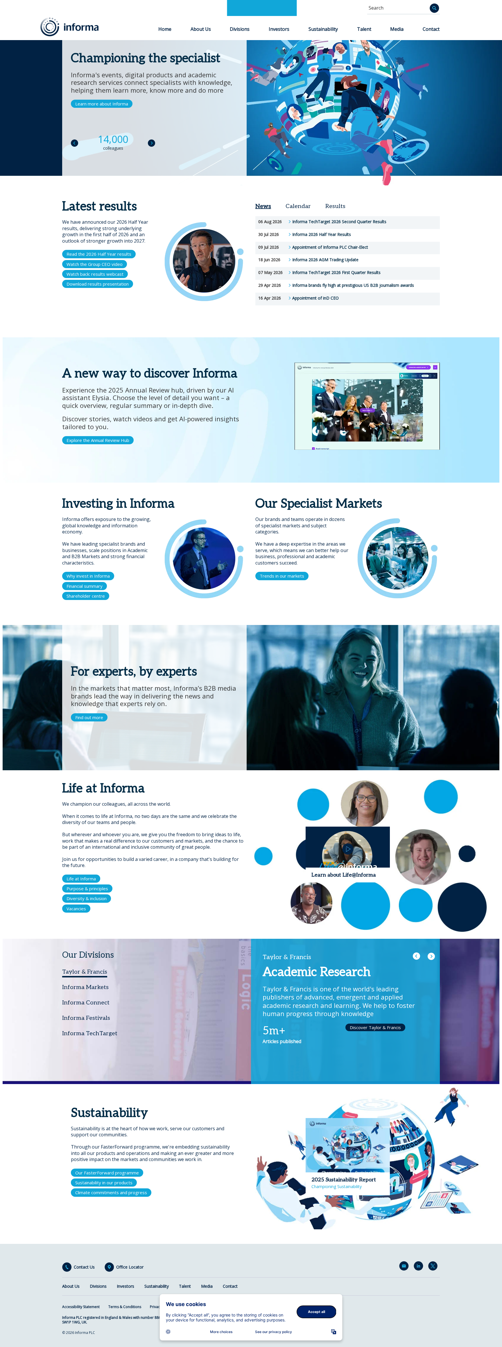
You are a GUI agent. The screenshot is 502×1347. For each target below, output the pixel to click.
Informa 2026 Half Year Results (321, 234)
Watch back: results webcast (95, 274)
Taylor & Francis (84, 971)
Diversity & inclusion (87, 898)
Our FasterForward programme (107, 1173)
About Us (201, 29)
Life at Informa (81, 879)
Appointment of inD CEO (315, 298)
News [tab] (263, 206)
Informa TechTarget (89, 1033)
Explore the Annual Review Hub (98, 440)
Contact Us (84, 1267)
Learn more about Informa (101, 104)
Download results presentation (98, 284)
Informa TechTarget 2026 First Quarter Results (336, 272)
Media (397, 29)
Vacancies (76, 908)
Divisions (240, 29)
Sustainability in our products (103, 1182)
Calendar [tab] (298, 206)
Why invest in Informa (88, 576)
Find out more (89, 717)
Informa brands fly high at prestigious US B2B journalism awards (353, 285)
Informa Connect (86, 1002)
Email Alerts (405, 1267)
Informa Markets (85, 987)
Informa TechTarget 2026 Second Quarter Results (339, 221)
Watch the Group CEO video (95, 264)
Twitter (434, 1267)
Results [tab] (335, 206)
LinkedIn (419, 1267)
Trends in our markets (282, 576)
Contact (431, 29)
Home (164, 29)
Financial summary (85, 586)
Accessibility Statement (81, 1306)
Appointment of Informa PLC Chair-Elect (330, 247)
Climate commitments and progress (111, 1192)
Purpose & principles (87, 888)
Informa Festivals (86, 1018)
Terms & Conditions (124, 1306)
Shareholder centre (86, 596)
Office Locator (130, 1267)
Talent (364, 29)
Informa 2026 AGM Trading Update (325, 259)
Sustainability (323, 29)
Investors (279, 29)
